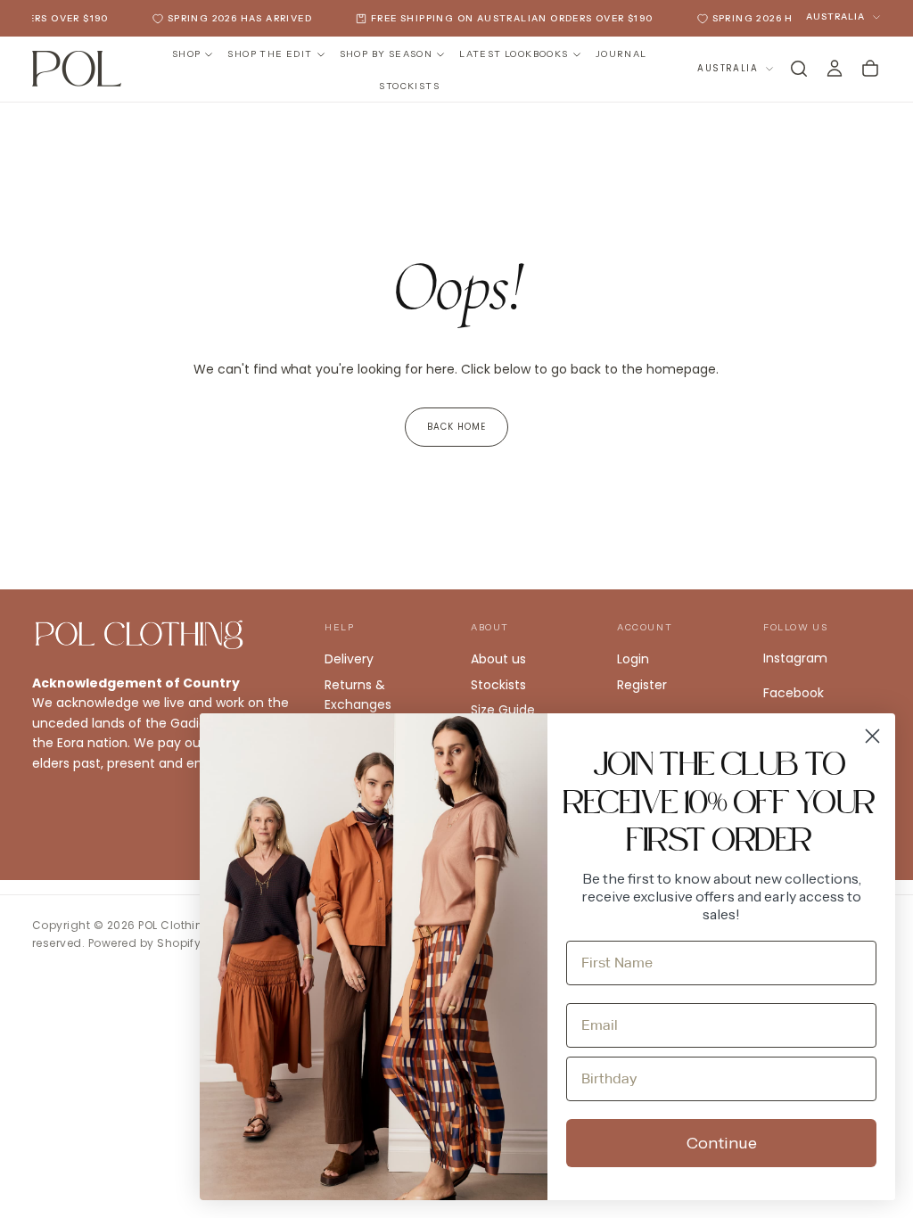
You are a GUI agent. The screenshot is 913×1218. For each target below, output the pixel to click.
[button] (799, 68)
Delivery (349, 659)
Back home (456, 426)
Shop (187, 54)
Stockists (409, 86)
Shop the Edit (269, 54)
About (490, 627)
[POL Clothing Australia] (139, 635)
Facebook (793, 693)
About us (498, 659)
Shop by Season (386, 54)
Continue (722, 1143)
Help (339, 627)
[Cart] (870, 68)
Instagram (795, 658)
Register (642, 685)
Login (633, 659)
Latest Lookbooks (513, 54)
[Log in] (834, 68)
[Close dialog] (872, 736)
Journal (621, 54)
